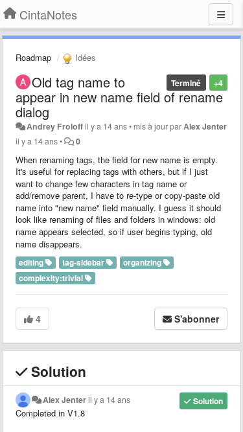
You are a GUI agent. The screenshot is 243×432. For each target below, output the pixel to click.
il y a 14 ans (109, 399)
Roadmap (33, 57)
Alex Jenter (205, 126)
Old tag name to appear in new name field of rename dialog (119, 97)
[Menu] (221, 14)
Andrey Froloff (55, 126)
